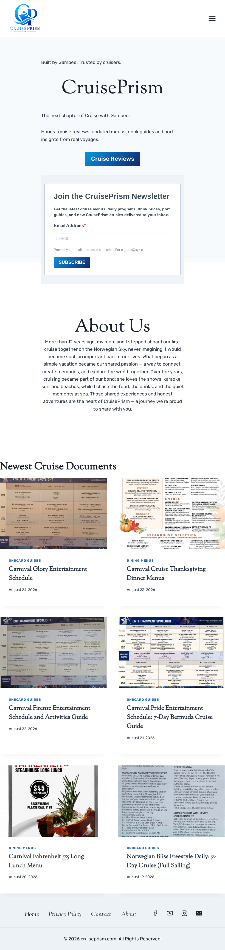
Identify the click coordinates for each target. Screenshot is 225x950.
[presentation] (53, 513)
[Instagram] (184, 913)
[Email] (199, 913)
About (128, 914)
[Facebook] (155, 913)
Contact (101, 914)
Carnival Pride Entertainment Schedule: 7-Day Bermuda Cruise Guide (170, 717)
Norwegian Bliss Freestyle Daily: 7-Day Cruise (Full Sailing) (171, 861)
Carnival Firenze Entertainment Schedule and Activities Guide (50, 713)
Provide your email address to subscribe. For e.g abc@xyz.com (100, 250)
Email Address (69, 225)
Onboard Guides (25, 560)
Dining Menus (140, 560)
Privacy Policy (65, 914)
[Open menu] (212, 18)
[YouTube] (170, 913)
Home (32, 914)
